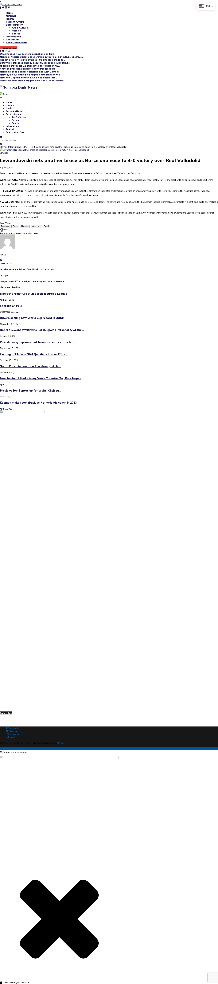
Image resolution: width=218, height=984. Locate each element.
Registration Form (16, 42)
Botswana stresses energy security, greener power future (35, 62)
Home (9, 12)
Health (10, 18)
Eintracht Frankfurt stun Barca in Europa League (33, 293)
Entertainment (14, 24)
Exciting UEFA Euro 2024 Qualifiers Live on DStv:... (34, 354)
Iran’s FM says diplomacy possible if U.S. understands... (32, 80)
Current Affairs (15, 21)
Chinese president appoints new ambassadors (27, 68)
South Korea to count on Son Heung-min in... (30, 366)
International (13, 36)
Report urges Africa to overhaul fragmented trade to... (32, 59)
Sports (16, 33)
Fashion (16, 30)
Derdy (3, 254)
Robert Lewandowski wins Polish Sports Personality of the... (42, 330)
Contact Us (12, 39)
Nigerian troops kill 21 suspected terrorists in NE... (30, 65)
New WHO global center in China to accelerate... (28, 77)
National (11, 15)
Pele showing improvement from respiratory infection (37, 342)
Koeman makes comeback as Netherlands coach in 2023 (38, 402)
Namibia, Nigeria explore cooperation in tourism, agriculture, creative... (41, 56)
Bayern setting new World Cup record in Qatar (32, 318)
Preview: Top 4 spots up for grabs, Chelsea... (30, 390)
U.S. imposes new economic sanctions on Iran (27, 53)
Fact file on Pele (11, 306)
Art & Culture (20, 27)
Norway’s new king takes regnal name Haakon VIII (30, 74)
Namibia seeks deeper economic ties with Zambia (29, 71)
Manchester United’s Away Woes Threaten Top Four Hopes (40, 378)
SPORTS (27, 146)
